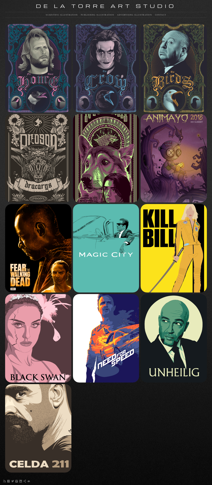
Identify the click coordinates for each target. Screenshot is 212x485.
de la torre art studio (106, 5)
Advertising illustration (134, 15)
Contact (160, 15)
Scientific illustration (62, 15)
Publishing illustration (97, 15)
